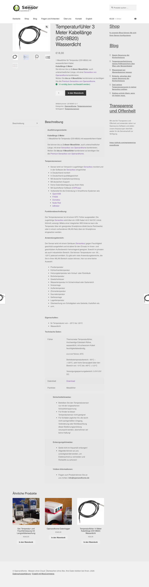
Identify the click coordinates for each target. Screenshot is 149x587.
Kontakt (78, 18)
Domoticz (56, 199)
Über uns (67, 18)
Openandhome (70, 106)
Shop (27, 18)
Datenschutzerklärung (22, 573)
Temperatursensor (84, 106)
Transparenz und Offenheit (122, 108)
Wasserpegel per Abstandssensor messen (122, 71)
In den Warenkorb (76, 93)
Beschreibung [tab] (18, 123)
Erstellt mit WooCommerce (43, 573)
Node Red (56, 202)
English (89, 18)
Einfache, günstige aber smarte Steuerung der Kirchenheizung (121, 78)
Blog (35, 18)
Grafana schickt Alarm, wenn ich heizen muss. (123, 94)
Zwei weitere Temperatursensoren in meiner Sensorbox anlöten (124, 86)
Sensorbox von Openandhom (73, 147)
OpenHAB (56, 193)
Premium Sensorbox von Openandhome (78, 81)
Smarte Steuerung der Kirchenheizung (120, 56)
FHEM (55, 196)
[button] (47, 27)
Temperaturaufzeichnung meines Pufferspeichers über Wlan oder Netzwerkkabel (123, 63)
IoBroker (55, 205)
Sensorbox (88, 166)
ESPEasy (77, 187)
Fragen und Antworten (50, 18)
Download (70, 381)
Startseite (16, 18)
